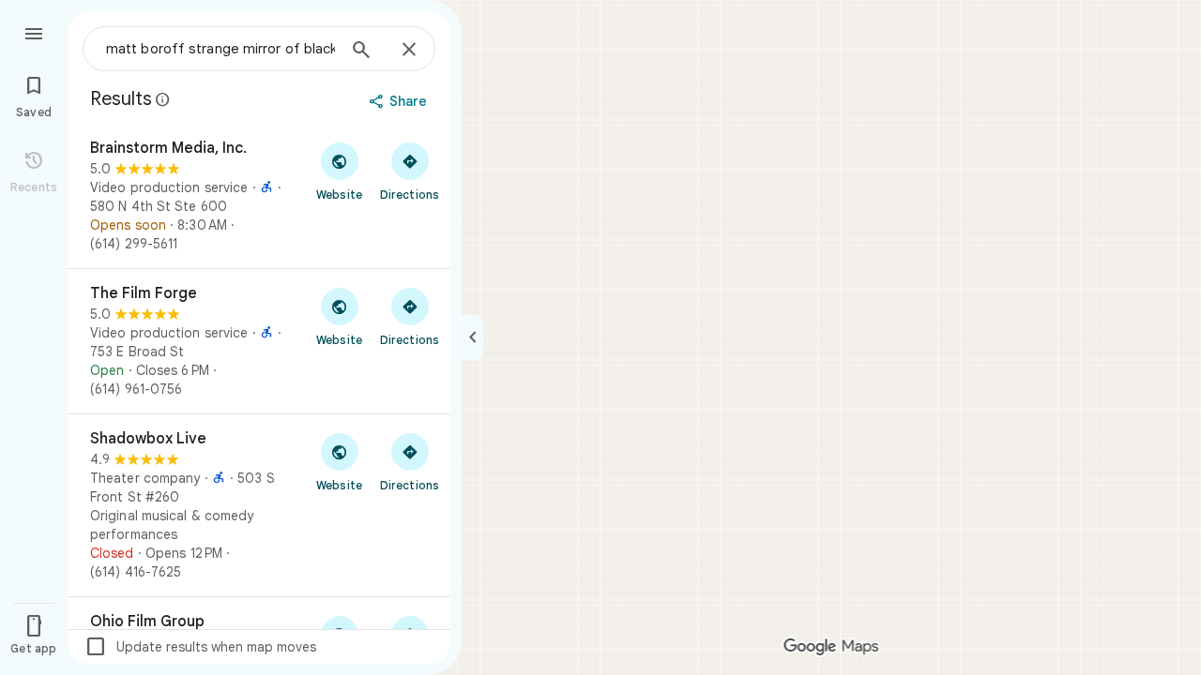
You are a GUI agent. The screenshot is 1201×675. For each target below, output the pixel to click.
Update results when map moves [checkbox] (200, 647)
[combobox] (220, 49)
